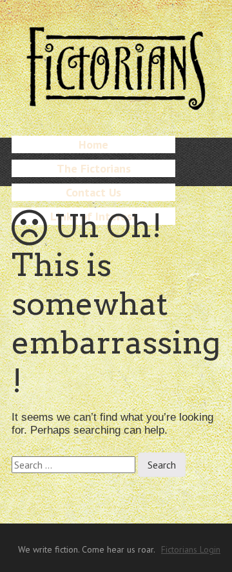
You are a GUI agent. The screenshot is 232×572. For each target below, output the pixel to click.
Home (93, 144)
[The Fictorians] (116, 103)
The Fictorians (94, 168)
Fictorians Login (190, 549)
